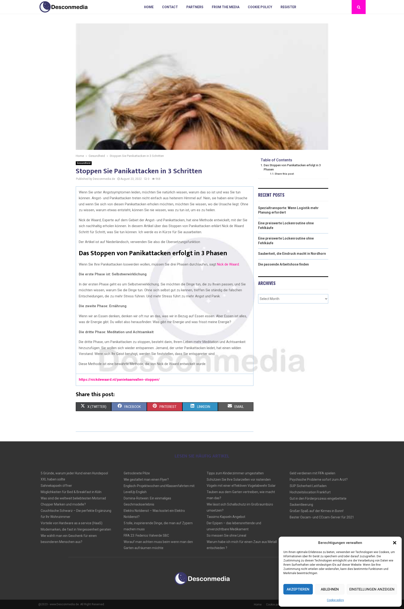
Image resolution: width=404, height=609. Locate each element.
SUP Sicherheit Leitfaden (308, 486)
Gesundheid (83, 163)
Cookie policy (335, 600)
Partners (194, 7)
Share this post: (284, 173)
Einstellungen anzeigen (371, 589)
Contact (170, 7)
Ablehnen (330, 589)
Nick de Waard (228, 264)
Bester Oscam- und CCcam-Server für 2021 (322, 517)
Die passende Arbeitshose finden (283, 264)
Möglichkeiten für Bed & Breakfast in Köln (71, 492)
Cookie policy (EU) (277, 604)
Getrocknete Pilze (137, 473)
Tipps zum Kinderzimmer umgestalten (235, 473)
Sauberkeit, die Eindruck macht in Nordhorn (292, 253)
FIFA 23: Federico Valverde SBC (146, 535)
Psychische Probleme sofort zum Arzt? (319, 479)
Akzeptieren (298, 589)
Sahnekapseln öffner (56, 485)
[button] (394, 542)
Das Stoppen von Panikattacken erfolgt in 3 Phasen (292, 167)
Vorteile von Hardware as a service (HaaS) (71, 523)
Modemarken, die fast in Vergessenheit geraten (76, 529)
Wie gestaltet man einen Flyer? (146, 479)
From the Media (225, 7)
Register (288, 7)
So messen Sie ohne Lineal (226, 535)
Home (149, 7)
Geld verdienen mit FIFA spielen (312, 473)
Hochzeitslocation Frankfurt (310, 492)
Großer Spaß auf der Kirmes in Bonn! (316, 511)
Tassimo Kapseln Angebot (226, 517)
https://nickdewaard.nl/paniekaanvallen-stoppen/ (119, 379)
